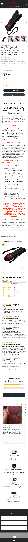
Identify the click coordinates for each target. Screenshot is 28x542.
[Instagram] (16, 514)
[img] (9, 304)
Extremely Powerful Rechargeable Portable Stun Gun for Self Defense (14, 241)
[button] (5, 287)
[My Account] (14, 540)
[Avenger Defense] (14, 4)
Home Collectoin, (7, 63)
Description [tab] (8, 103)
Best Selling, (12, 61)
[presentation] (25, 236)
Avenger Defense (5, 45)
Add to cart (15, 90)
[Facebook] (11, 514)
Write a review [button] (14, 283)
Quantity (5, 78)
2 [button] (12, 369)
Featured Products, (20, 61)
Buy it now (14, 95)
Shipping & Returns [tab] (20, 103)
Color (4, 83)
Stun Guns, (15, 63)
